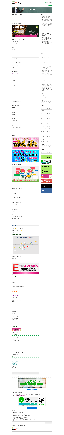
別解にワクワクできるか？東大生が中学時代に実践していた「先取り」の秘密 (47, 20)
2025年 (43, 100)
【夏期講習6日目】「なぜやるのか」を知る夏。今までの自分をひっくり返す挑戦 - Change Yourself (47, 49)
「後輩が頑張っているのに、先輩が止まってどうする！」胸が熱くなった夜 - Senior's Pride (47, 46)
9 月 (47, 102)
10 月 (45, 102)
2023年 (43, 110)
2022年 (43, 115)
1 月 (51, 103)
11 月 (43, 102)
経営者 (42, 14)
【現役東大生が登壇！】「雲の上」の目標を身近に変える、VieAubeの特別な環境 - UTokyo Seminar (47, 24)
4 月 (45, 103)
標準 (45, 2)
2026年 (43, 95)
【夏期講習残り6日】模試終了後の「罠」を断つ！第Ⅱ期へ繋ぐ (46, 17)
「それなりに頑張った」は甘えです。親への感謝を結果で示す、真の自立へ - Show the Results (47, 28)
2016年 (43, 144)
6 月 (41, 103)
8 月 (49, 97)
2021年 (43, 120)
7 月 (51, 97)
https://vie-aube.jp (43, 429)
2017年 (43, 139)
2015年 (43, 149)
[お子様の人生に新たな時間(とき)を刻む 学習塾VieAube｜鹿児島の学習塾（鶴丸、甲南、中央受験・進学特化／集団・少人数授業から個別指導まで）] (16, 2)
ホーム (13, 425)
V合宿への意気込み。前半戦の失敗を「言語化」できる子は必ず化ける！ (47, 31)
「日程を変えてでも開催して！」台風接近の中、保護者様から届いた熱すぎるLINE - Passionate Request (47, 34)
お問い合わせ (32, 389)
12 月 (41, 102)
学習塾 (42, 53)
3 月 (47, 103)
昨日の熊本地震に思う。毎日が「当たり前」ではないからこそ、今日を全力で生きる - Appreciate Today (47, 42)
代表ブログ (15, 425)
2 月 (49, 103)
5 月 (43, 103)
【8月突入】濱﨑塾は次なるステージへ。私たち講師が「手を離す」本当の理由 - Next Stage (47, 38)
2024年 (43, 105)
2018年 (43, 134)
